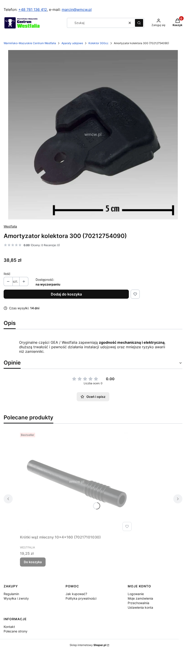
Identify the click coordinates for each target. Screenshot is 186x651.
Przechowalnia (138, 603)
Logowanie (136, 594)
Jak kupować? (76, 594)
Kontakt (9, 627)
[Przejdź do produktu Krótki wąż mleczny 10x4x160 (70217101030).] (76, 482)
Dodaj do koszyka (66, 294)
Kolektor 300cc (98, 43)
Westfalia (10, 226)
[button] (139, 23)
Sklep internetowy (88, 645)
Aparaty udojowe (72, 43)
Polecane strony (15, 631)
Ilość (7, 274)
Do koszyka (33, 562)
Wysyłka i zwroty (16, 598)
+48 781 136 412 (32, 9)
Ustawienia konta (140, 607)
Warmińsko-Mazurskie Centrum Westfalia (30, 43)
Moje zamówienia (140, 598)
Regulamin (11, 594)
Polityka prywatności (81, 598)
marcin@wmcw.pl (77, 9)
